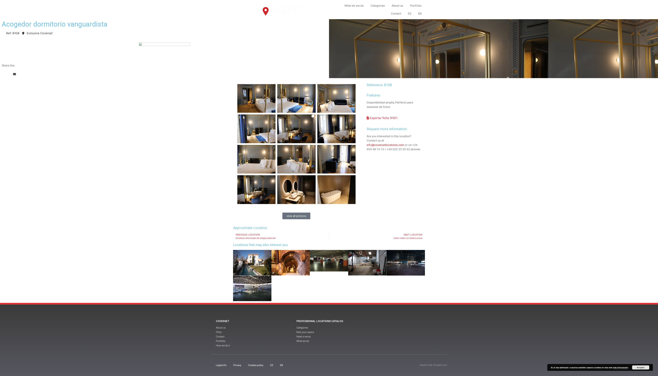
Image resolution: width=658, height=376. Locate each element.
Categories (378, 5)
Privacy (237, 365)
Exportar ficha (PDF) (383, 118)
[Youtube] (411, 333)
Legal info (221, 365)
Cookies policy (255, 365)
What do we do (354, 5)
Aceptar (641, 367)
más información (620, 367)
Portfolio (416, 5)
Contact (396, 13)
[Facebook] (402, 333)
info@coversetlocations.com (385, 145)
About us (397, 5)
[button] (3, 74)
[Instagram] (421, 333)
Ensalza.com (440, 365)
